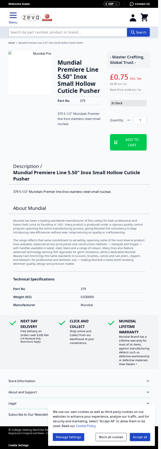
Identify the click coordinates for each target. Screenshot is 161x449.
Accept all (140, 437)
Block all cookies (111, 437)
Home (11, 42)
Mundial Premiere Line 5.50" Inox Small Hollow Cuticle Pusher (50, 42)
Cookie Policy (85, 426)
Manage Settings (68, 437)
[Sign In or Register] (132, 17)
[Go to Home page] (72, 17)
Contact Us (142, 4)
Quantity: (117, 120)
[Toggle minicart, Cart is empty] (144, 17)
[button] (79, 381)
